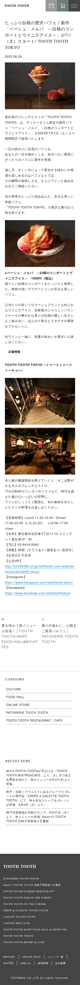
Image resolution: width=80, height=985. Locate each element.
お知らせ (25, 963)
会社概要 (60, 963)
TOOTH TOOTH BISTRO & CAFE (24, 942)
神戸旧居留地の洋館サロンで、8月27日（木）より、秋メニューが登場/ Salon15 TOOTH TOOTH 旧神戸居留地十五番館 (38, 816)
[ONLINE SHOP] (63, 5)
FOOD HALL (15, 697)
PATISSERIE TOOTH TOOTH (27, 712)
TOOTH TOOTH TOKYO (18, 935)
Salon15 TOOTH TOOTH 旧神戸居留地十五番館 (32, 884)
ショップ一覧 (56, 956)
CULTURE (13, 689)
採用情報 (43, 963)
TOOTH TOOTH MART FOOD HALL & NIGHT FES (35, 929)
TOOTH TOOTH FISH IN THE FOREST (27, 897)
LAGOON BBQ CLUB (16, 923)
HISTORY (9, 956)
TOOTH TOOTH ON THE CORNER (24, 904)
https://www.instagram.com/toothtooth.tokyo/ (39, 582)
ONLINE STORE (18, 705)
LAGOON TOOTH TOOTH (19, 916)
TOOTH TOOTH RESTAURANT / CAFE (34, 720)
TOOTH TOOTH (40, 866)
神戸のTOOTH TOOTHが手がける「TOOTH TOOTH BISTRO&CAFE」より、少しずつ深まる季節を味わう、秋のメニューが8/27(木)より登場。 (38, 777)
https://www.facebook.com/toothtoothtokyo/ (38, 593)
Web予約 (51, 5)
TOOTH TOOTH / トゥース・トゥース (17, 6)
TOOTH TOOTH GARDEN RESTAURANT (28, 891)
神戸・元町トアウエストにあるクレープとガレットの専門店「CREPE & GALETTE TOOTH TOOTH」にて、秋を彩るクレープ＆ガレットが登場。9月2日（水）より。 (38, 798)
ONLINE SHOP (31, 956)
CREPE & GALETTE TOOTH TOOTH (25, 910)
